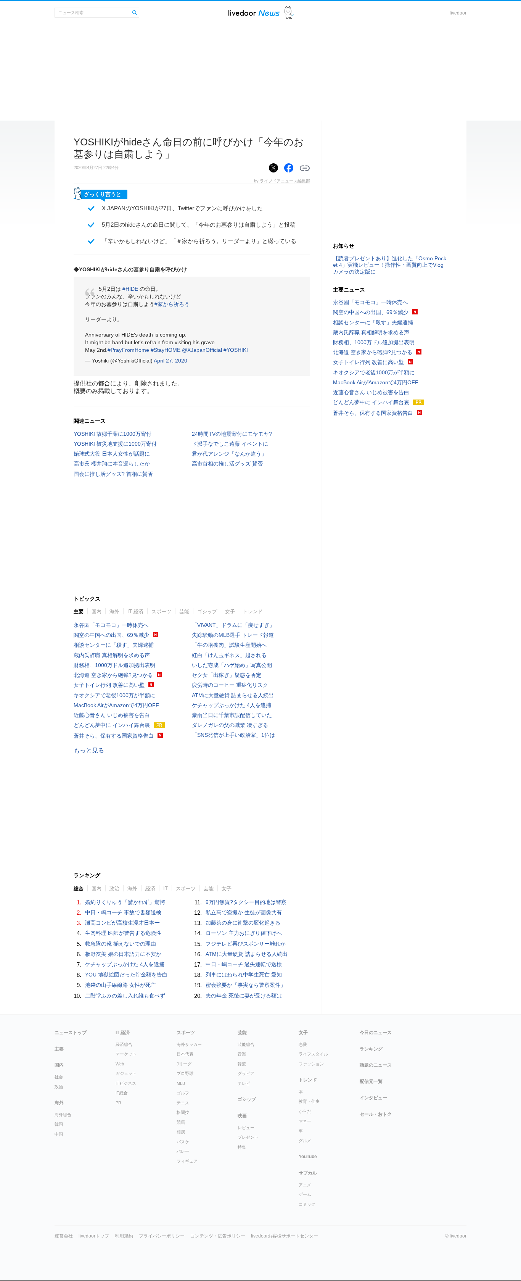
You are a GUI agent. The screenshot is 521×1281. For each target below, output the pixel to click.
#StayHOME (165, 350)
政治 (114, 888)
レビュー (246, 1127)
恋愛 (303, 1044)
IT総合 (122, 1093)
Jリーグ (184, 1064)
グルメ (305, 1140)
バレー (183, 1151)
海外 (114, 611)
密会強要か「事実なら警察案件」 (246, 985)
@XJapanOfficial (202, 350)
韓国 (59, 1124)
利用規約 (124, 1236)
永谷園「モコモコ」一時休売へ (111, 625)
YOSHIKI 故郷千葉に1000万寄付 (112, 434)
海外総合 (63, 1114)
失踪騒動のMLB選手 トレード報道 (233, 635)
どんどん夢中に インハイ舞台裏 (112, 725)
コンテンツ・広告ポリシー (217, 1236)
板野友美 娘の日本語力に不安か (123, 954)
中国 (59, 1134)
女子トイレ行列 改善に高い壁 (109, 685)
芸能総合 (246, 1044)
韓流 (242, 1064)
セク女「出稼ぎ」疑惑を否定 (226, 675)
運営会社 (64, 1236)
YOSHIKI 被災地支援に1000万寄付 (115, 444)
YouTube (308, 1156)
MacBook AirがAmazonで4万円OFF (116, 705)
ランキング (371, 1049)
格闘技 (183, 1112)
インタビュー (373, 1098)
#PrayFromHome (128, 350)
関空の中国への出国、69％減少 (111, 635)
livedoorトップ (94, 1236)
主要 (79, 611)
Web (120, 1064)
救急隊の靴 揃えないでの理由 (120, 944)
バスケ (183, 1141)
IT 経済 (135, 611)
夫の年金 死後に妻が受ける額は (244, 996)
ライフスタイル (313, 1054)
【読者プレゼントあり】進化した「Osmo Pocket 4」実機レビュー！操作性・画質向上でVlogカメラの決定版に (389, 264)
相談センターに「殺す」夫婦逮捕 (114, 645)
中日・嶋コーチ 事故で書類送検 (123, 912)
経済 (150, 888)
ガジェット (126, 1073)
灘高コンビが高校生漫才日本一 (122, 923)
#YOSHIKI (236, 350)
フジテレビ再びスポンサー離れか (246, 944)
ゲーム (305, 1194)
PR (118, 1103)
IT (165, 888)
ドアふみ (289, 12)
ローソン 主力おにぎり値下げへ (244, 933)
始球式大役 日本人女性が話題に (112, 454)
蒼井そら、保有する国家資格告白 (114, 736)
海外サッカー (189, 1044)
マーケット (126, 1054)
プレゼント (248, 1137)
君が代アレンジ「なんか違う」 (229, 454)
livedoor (458, 13)
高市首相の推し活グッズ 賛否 (227, 464)
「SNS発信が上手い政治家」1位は (233, 735)
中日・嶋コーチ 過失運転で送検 (244, 964)
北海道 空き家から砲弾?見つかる (113, 675)
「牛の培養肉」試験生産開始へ (229, 645)
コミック (307, 1204)
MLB (181, 1083)
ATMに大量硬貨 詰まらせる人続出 (233, 695)
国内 (96, 611)
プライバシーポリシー (162, 1236)
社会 (59, 1077)
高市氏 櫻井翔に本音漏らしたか (112, 464)
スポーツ (161, 611)
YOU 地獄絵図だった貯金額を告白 (126, 975)
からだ (305, 1111)
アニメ (305, 1185)
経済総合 (124, 1044)
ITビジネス (126, 1083)
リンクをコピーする (304, 168)
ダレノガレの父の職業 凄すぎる (230, 725)
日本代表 (185, 1054)
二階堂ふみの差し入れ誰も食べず (125, 996)
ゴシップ (207, 611)
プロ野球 (185, 1073)
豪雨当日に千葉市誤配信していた (232, 715)
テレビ (244, 1083)
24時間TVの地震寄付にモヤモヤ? (232, 434)
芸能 (184, 611)
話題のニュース (376, 1065)
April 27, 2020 (170, 361)
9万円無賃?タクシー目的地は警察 (246, 902)
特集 (242, 1147)
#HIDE (130, 289)
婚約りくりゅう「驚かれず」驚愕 (125, 902)
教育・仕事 (309, 1101)
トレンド (253, 611)
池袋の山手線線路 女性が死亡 (120, 985)
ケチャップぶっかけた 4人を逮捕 (231, 705)
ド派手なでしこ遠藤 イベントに (230, 444)
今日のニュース (376, 1032)
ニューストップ (71, 1032)
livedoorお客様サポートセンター (284, 1236)
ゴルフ (183, 1093)
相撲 (181, 1132)
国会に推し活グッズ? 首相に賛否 (113, 474)
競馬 (181, 1122)
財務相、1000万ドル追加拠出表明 (114, 665)
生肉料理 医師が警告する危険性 (123, 933)
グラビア (246, 1073)
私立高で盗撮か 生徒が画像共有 (244, 912)
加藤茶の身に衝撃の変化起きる (243, 923)
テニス (183, 1103)
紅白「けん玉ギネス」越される (229, 655)
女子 (230, 611)
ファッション (311, 1064)
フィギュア (187, 1161)
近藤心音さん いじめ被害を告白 (112, 715)
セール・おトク (376, 1114)
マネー (305, 1121)
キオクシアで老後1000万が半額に (114, 695)
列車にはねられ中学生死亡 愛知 (244, 975)
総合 (79, 888)
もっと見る (89, 750)
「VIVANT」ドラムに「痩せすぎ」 (233, 625)
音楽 (242, 1054)
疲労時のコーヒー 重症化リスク (230, 685)
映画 (242, 1115)
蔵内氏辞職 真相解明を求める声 (112, 655)
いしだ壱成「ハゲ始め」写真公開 (232, 665)
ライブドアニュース (254, 12)
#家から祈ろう (172, 304)
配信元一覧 (371, 1081)
